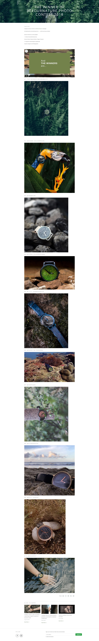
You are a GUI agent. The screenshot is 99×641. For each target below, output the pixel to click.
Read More (26, 622)
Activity (45, 1)
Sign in (77, 1)
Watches (34, 1)
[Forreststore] (21, 2)
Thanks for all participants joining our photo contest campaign (48, 617)
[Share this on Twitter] (63, 596)
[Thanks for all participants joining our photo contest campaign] (49, 609)
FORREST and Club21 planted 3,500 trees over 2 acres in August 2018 (32, 616)
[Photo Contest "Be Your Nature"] (67, 609)
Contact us (50, 1)
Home (30, 1)
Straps (41, 1)
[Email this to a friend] (73, 596)
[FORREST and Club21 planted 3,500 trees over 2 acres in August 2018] (32, 609)
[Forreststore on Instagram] (21, 635)
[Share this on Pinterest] (68, 596)
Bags (37, 1)
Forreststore (51, 636)
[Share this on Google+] (71, 596)
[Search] (79, 1)
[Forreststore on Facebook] (17, 635)
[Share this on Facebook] (66, 596)
